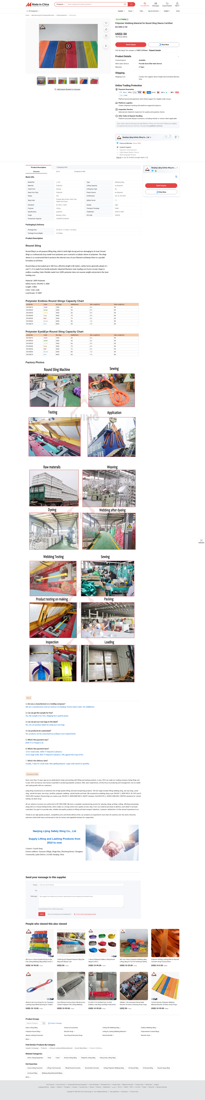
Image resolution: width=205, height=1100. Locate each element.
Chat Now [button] (165, 45)
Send (41, 914)
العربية (114, 1087)
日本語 (126, 1087)
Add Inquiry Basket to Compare (68, 89)
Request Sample (155, 50)
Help (141, 11)
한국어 (120, 1087)
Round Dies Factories (92, 1068)
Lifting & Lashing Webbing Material (114, 1031)
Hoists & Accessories (71, 1028)
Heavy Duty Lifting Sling (108, 1058)
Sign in (177, 6)
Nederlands (106, 1087)
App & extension (153, 11)
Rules (178, 11)
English (53, 1087)
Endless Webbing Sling (148, 1028)
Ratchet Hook (145, 1035)
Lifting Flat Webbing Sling (110, 1028)
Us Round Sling (32, 1073)
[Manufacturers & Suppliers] (37, 4)
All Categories (33, 11)
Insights (156, 1084)
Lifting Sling (72, 15)
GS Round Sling (148, 1068)
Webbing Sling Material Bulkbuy (52, 1073)
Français (74, 1087)
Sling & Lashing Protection (34, 1035)
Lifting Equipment (61, 15)
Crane (58, 1058)
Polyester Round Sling (33, 1031)
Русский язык (83, 1087)
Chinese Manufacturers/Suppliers (77, 1084)
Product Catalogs (56, 1023)
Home (27, 15)
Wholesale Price (105, 1084)
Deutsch (98, 1087)
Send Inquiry (131, 45)
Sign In (118, 157)
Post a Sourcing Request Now (85, 914)
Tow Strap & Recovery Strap (73, 1035)
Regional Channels (127, 1084)
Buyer (130, 11)
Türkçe (144, 1087)
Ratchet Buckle (107, 1035)
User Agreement (114, 1091)
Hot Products (50, 1084)
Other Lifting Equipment (35, 1058)
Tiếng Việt (151, 1087)
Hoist (49, 1058)
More (27, 1077)
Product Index (139, 1084)
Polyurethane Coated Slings (150, 1031)
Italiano (92, 1087)
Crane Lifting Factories (34, 1068)
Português (67, 1087)
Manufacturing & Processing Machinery (42, 15)
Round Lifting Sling (70, 1058)
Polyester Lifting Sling (88, 1058)
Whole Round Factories (73, 1068)
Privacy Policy (134, 1091)
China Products (60, 1084)
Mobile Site (149, 1084)
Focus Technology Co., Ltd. (88, 1091)
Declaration (124, 1091)
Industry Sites (116, 1084)
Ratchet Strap (68, 1031)
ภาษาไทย (137, 1087)
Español (59, 1087)
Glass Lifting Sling (31, 1028)
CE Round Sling (133, 1068)
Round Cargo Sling (163, 1068)
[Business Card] (176, 176)
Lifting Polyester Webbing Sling (113, 1068)
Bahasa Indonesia (162, 1087)
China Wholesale (94, 1084)
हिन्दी (131, 1087)
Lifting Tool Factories (54, 1068)
